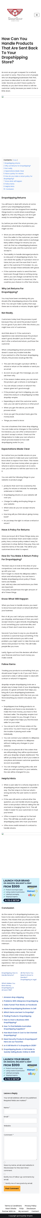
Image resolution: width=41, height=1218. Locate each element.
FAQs (21, 1208)
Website (7, 1126)
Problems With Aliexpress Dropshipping (21, 1001)
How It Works (10, 1208)
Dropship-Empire (26, 1216)
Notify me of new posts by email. (19, 1183)
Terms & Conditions (13, 1206)
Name (7, 1107)
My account (23, 1211)
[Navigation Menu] (36, 15)
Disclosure (31, 1208)
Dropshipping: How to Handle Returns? (10, 974)
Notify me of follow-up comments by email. (19, 1178)
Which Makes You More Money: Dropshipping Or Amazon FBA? (8, 986)
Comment (9, 1135)
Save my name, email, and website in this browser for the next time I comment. (19, 1168)
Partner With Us (8, 1211)
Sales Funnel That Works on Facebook (20, 1005)
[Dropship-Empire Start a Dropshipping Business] (15, 15)
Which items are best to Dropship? (19, 1012)
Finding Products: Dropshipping (17, 1016)
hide (15, 160)
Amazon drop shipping (14, 997)
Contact (35, 1211)
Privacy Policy (30, 1206)
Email (6, 1116)
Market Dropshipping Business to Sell (20, 1008)
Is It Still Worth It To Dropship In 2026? (20, 1045)
